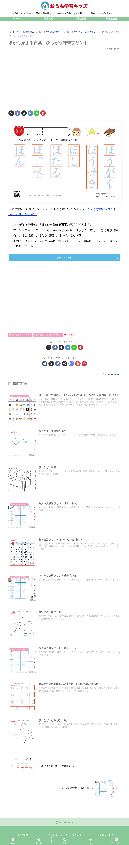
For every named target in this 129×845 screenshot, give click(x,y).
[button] (119, 571)
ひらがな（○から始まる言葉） (49, 335)
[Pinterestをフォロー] (84, 363)
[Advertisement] (64, 79)
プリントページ (64, 257)
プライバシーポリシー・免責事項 (64, 835)
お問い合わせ (106, 835)
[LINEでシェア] (36, 113)
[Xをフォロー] (51, 363)
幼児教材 (70, 335)
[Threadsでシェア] (24, 113)
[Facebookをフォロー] (58, 363)
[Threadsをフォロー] (64, 363)
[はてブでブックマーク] (30, 113)
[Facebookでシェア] (17, 113)
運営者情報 (22, 835)
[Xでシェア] (11, 113)
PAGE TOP (65, 822)
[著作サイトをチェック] (44, 363)
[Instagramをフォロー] (71, 363)
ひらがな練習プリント (21, 335)
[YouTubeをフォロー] (78, 363)
